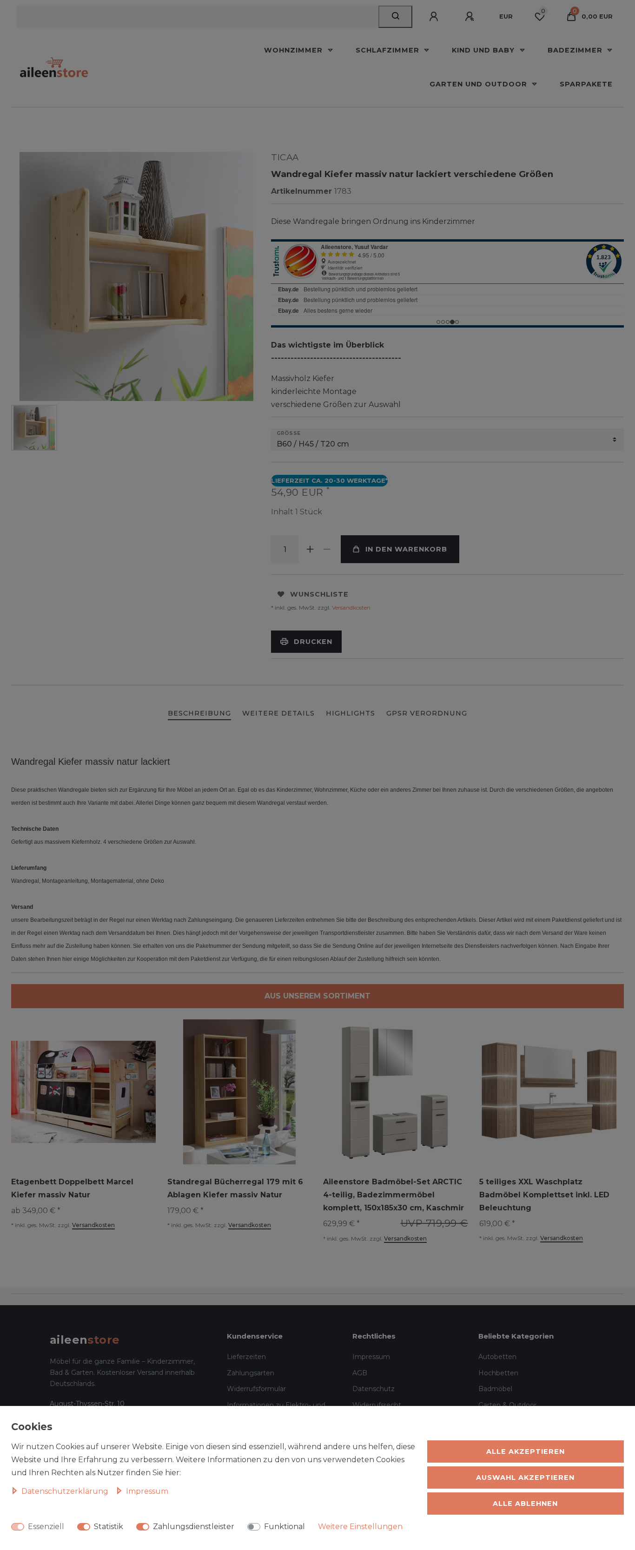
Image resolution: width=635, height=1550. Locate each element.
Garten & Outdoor (507, 1405)
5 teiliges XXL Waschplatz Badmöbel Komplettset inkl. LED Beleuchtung (544, 1194)
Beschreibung (199, 713)
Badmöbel (495, 1389)
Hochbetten (498, 1373)
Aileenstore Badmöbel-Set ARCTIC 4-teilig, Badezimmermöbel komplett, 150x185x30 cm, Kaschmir (393, 1194)
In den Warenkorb (406, 549)
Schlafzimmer (389, 50)
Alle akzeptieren (525, 1451)
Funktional (284, 1526)
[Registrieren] (471, 16)
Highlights (350, 713)
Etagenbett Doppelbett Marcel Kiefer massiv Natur (72, 1188)
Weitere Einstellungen (360, 1526)
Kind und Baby (484, 50)
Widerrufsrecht (376, 1405)
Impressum (371, 1357)
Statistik (108, 1526)
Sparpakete (586, 84)
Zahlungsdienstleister (193, 1526)
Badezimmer (576, 50)
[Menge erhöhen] (310, 549)
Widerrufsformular (256, 1389)
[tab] (199, 713)
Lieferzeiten (246, 1357)
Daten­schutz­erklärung (65, 1491)
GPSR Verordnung (426, 713)
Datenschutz (373, 1389)
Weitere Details (278, 713)
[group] (395, 1091)
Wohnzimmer (294, 50)
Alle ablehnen (525, 1503)
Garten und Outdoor (479, 84)
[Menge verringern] (326, 549)
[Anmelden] (435, 16)
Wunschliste (319, 594)
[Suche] (395, 17)
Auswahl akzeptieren (525, 1477)
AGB (359, 1373)
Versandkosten (350, 607)
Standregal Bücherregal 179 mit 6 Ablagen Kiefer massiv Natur (235, 1188)
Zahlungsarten (250, 1373)
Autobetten (497, 1357)
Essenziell (46, 1526)
